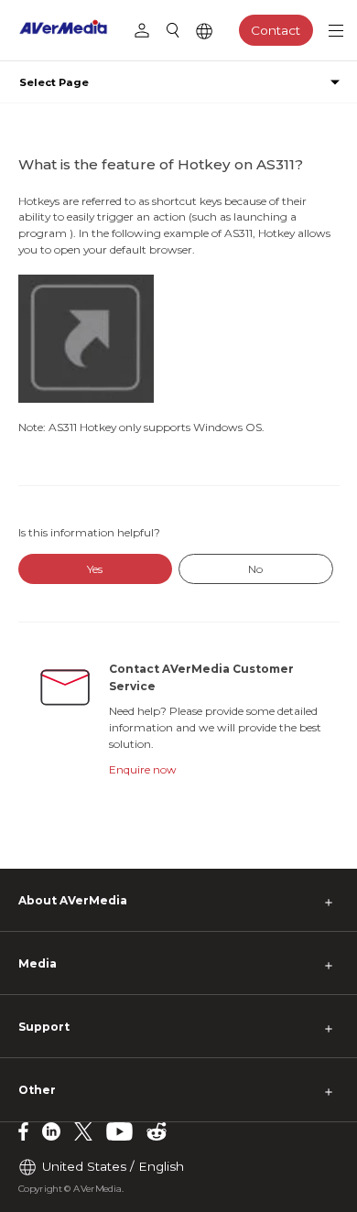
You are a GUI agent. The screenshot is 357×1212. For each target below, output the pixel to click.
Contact (275, 30)
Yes (95, 569)
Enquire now (143, 769)
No (255, 569)
